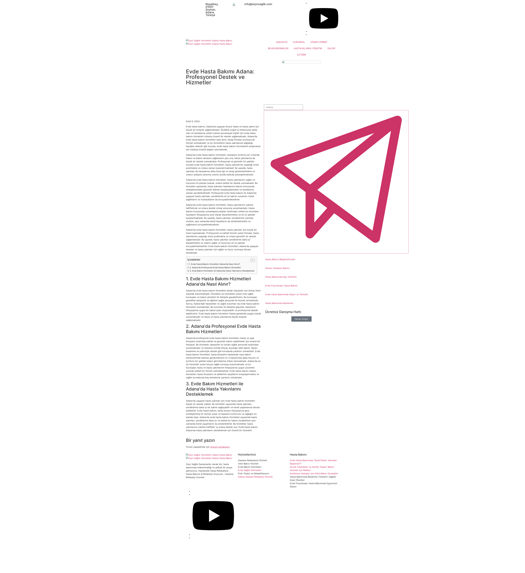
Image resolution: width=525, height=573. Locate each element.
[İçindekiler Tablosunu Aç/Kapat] (251, 260)
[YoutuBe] (323, 31)
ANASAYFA (282, 42)
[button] (301, 319)
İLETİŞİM (301, 54)
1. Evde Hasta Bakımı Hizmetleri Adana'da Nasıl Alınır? (214, 264)
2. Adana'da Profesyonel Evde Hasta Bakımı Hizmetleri (215, 267)
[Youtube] (213, 534)
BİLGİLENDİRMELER (278, 48)
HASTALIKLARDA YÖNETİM (308, 48)
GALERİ (331, 48)
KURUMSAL (299, 42)
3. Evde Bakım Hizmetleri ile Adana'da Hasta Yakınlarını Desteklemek (222, 271)
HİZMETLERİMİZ (318, 42)
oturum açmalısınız (220, 447)
